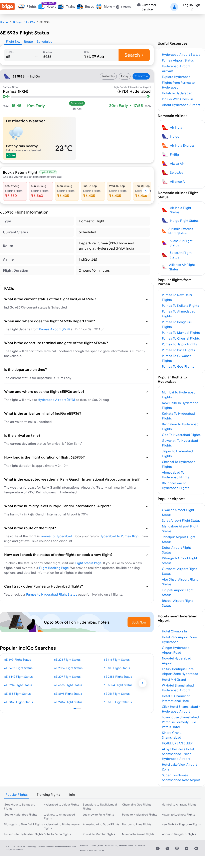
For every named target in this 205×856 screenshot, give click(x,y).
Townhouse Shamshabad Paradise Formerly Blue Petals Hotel (180, 722)
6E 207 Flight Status (67, 676)
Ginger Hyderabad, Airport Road (176, 650)
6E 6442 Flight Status (18, 676)
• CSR (101, 850)
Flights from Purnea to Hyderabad (178, 85)
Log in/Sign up (191, 7)
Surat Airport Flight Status (181, 520)
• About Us (140, 846)
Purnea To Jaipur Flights (179, 344)
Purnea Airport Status (178, 60)
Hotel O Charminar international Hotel (176, 698)
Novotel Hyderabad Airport (176, 660)
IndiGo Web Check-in (177, 99)
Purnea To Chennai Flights (181, 338)
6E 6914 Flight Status (18, 685)
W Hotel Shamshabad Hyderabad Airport (178, 688)
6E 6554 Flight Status (118, 685)
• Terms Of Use (96, 846)
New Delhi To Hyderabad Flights (180, 405)
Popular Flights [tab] (17, 794)
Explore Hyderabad (176, 77)
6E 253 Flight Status (17, 693)
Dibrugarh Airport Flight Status (179, 560)
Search (132, 55)
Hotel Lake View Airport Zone (179, 767)
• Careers (109, 846)
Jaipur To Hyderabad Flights (177, 453)
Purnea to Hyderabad (56, 536)
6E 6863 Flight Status (18, 702)
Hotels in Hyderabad (177, 93)
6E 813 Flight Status (117, 668)
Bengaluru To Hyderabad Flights (180, 426)
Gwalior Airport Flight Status (178, 512)
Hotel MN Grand (174, 679)
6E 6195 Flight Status (68, 693)
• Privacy (84, 846)
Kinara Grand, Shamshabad (172, 735)
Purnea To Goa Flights (178, 366)
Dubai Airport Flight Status (176, 550)
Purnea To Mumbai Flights (181, 332)
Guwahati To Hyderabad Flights (180, 443)
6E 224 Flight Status (67, 659)
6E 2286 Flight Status (68, 702)
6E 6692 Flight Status (18, 668)
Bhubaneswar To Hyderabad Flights (175, 485)
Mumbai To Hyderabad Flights (179, 394)
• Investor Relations (88, 850)
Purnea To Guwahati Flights (177, 358)
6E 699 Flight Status (17, 659)
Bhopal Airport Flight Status (177, 603)
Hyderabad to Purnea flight (119, 536)
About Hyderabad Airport (181, 105)
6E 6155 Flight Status (118, 702)
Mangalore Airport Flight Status (180, 528)
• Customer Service (124, 846)
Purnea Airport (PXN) (54, 329)
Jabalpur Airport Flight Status (178, 539)
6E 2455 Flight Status (118, 676)
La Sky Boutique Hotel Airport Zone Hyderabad (180, 671)
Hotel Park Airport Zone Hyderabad (179, 639)
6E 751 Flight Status (117, 693)
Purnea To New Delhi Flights (177, 297)
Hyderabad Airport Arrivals (176, 68)
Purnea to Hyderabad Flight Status (51, 594)
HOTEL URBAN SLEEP (177, 743)
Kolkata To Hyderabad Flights (178, 416)
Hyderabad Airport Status (181, 54)
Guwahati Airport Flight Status (179, 571)
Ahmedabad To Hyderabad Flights (175, 475)
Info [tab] (72, 794)
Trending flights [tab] (48, 794)
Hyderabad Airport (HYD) (56, 399)
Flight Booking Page (54, 568)
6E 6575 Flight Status (68, 685)
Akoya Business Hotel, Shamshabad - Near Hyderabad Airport (178, 753)
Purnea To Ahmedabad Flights (178, 314)
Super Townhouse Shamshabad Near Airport (181, 777)
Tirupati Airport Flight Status (178, 592)
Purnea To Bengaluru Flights (177, 324)
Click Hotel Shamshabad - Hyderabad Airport (181, 709)
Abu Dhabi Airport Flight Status (180, 582)
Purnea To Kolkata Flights (180, 305)
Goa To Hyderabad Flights (181, 435)
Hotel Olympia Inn (175, 631)
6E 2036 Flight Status (68, 668)
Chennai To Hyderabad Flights (179, 464)
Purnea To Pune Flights (178, 350)
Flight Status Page (88, 563)
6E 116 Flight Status (117, 659)
